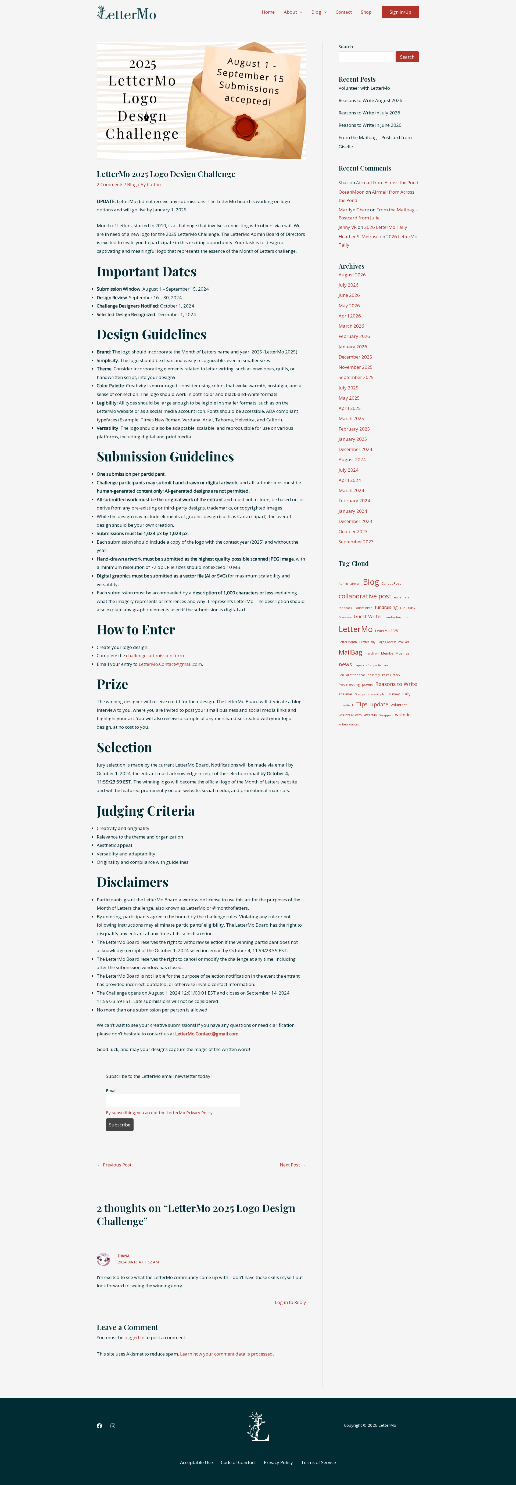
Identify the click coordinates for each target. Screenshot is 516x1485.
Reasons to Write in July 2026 (369, 113)
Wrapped (386, 715)
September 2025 (356, 377)
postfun (367, 685)
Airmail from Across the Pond (387, 182)
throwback (346, 705)
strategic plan (377, 694)
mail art (403, 642)
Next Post (293, 1165)
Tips (362, 704)
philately (374, 675)
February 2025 (354, 429)
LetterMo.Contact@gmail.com (170, 664)
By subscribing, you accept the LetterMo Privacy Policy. (159, 1112)
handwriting (393, 617)
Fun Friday (407, 608)
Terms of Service (318, 1462)
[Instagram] (113, 1426)
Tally (406, 693)
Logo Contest (387, 642)
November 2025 (356, 367)
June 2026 (349, 295)
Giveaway (345, 617)
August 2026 (352, 275)
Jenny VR (348, 227)
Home (268, 12)
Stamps (360, 694)
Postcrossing (349, 684)
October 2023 (353, 531)
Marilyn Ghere (354, 210)
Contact (344, 12)
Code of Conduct (238, 1462)
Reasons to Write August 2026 (370, 100)
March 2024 (351, 490)
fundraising (386, 607)
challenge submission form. (155, 655)
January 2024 (353, 511)
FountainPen (363, 608)
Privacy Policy (278, 1462)
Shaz (344, 182)
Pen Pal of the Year (352, 675)
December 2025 (355, 357)
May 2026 (349, 305)
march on (372, 653)
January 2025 (353, 439)
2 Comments (110, 184)
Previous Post (114, 1165)
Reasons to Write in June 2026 (370, 125)
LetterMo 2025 (386, 630)
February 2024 (354, 500)
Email (111, 1090)
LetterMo (356, 629)
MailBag (350, 652)
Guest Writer (368, 616)
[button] (299, 12)
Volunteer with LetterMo (364, 88)
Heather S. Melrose (359, 236)
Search (346, 47)
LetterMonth (348, 642)
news (345, 664)
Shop (366, 12)
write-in (403, 715)
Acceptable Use (196, 1462)
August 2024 (352, 459)
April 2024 (350, 480)
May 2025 (349, 398)
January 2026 (353, 347)
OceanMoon (351, 192)
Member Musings (395, 653)
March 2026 (351, 326)
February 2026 (354, 336)
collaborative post (365, 595)
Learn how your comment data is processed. (227, 1354)
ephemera (401, 597)
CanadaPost (391, 583)
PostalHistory (391, 675)
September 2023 (356, 542)
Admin (343, 584)
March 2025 (351, 418)
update (379, 704)
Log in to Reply (290, 1302)
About (290, 12)
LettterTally (367, 642)
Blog (316, 12)
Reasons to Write (396, 684)
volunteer (399, 704)
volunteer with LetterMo (358, 715)
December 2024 (355, 449)
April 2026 (350, 316)
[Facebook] (99, 1426)
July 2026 (349, 285)
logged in (134, 1337)
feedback (345, 608)
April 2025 (350, 408)
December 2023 (355, 521)
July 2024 (349, 470)
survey (394, 694)
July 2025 (349, 388)
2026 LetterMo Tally (385, 227)
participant (381, 665)
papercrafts (362, 665)
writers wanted (349, 724)
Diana (124, 1255)
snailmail (346, 694)
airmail (355, 584)
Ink (406, 617)
